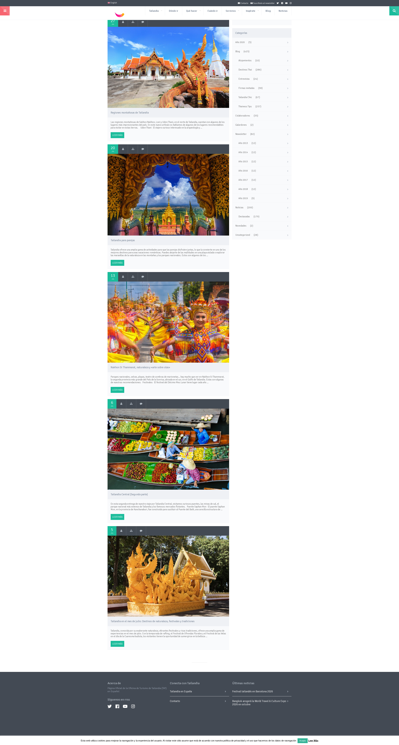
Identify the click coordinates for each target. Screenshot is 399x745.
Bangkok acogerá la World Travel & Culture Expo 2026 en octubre (259, 702)
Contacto (244, 3)
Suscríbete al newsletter (263, 3)
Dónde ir (173, 10)
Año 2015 (243, 161)
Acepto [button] (302, 741)
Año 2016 (243, 170)
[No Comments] (143, 22)
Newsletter (241, 134)
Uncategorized (242, 235)
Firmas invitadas (246, 88)
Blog (268, 10)
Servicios (231, 10)
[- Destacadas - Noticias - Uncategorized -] (131, 530)
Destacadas (244, 216)
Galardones (241, 124)
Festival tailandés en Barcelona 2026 (252, 691)
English (113, 3)
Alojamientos (245, 60)
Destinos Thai (245, 69)
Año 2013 (243, 143)
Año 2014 (243, 152)
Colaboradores (242, 115)
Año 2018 (243, 189)
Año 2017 (243, 179)
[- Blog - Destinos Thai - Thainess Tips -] (133, 22)
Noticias (283, 10)
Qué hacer (191, 10)
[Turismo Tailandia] (123, 22)
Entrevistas (244, 78)
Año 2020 (240, 42)
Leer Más (313, 740)
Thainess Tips (245, 106)
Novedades (240, 225)
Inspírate (250, 10)
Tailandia (154, 10)
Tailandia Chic (245, 97)
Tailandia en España (181, 691)
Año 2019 (243, 198)
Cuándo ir (212, 10)
